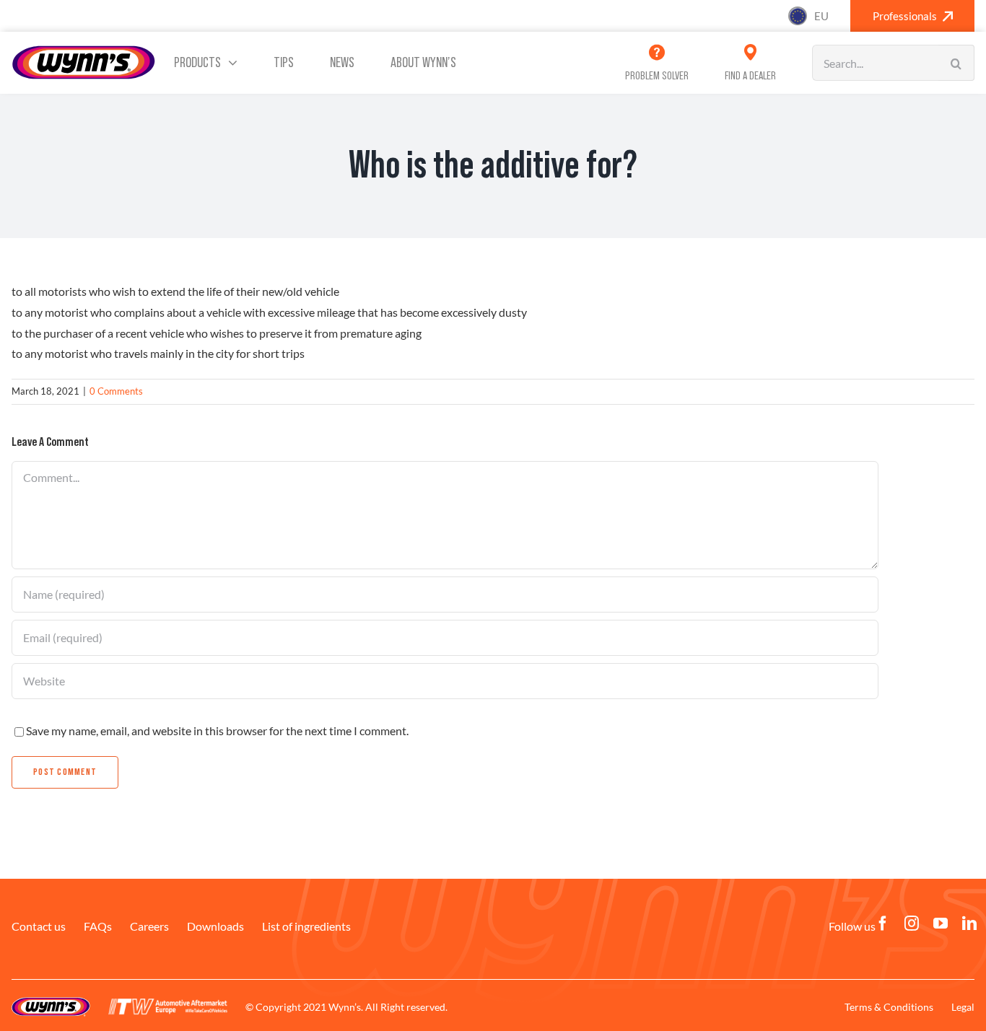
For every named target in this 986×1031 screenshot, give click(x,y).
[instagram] (911, 923)
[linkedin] (969, 923)
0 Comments (116, 391)
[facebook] (883, 923)
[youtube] (940, 923)
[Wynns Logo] (84, 50)
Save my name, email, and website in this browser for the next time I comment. (217, 730)
